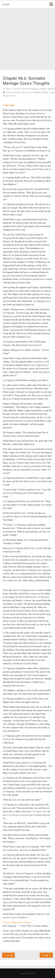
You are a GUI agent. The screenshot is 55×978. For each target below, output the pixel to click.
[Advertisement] (27, 39)
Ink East (5, 4)
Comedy (16, 88)
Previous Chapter (11, 922)
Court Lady (8, 105)
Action (9, 88)
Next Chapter (25, 922)
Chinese (10, 92)
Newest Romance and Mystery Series (31, 92)
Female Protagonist (30, 88)
